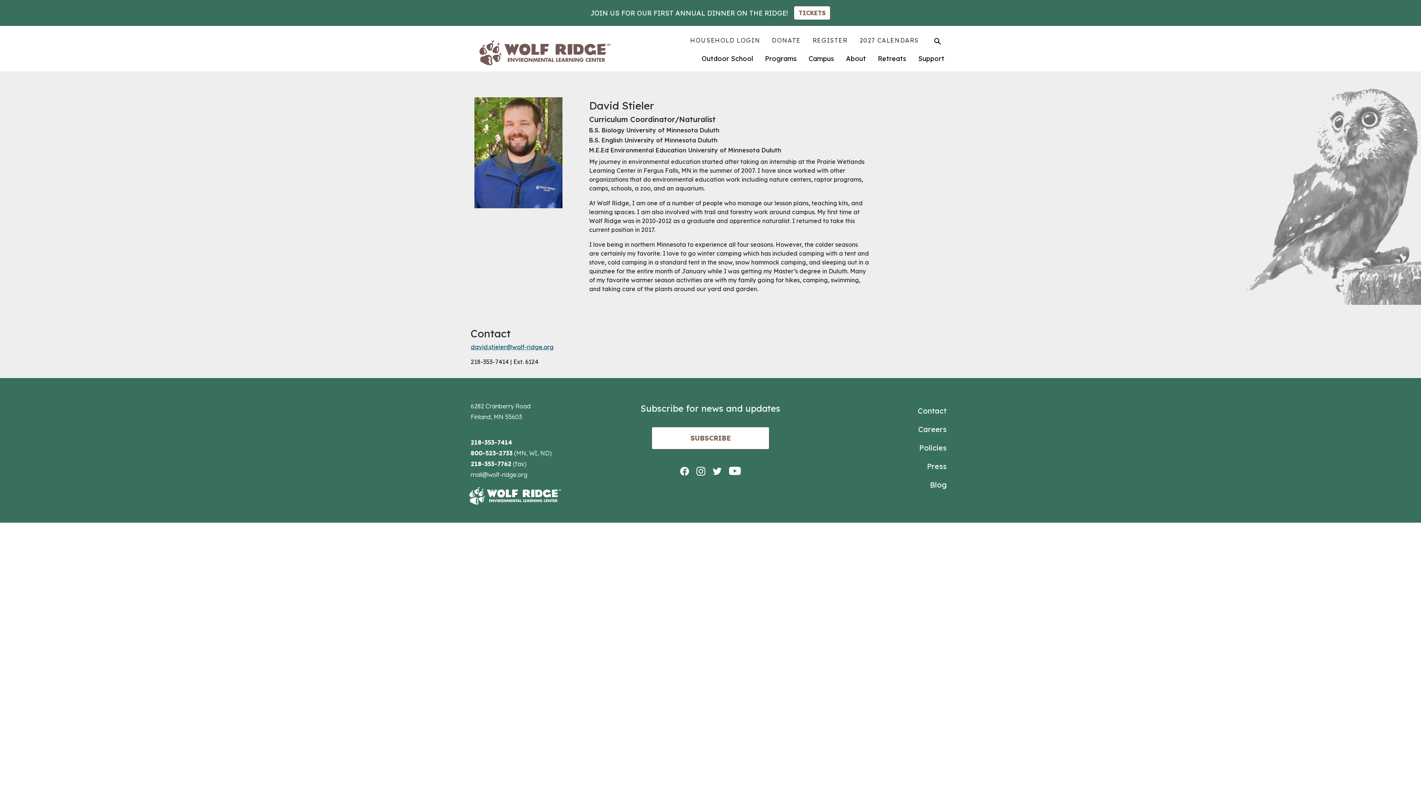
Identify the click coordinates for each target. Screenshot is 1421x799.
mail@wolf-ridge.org (499, 474)
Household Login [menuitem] (725, 40)
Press (937, 466)
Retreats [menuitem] (892, 58)
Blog (938, 484)
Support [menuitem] (931, 58)
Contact (932, 410)
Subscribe (711, 438)
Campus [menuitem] (821, 58)
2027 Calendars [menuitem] (889, 40)
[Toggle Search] (937, 41)
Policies (933, 447)
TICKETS (812, 13)
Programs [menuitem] (781, 58)
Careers (932, 429)
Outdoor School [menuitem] (727, 58)
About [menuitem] (856, 58)
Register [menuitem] (830, 40)
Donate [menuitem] (786, 40)
